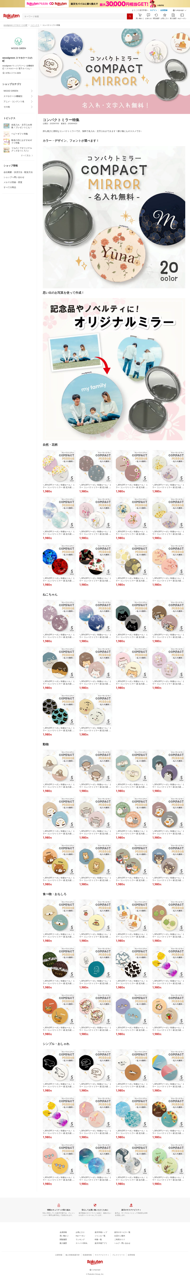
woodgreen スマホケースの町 (15, 25)
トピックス (34, 25)
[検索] (130, 16)
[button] (179, 10)
